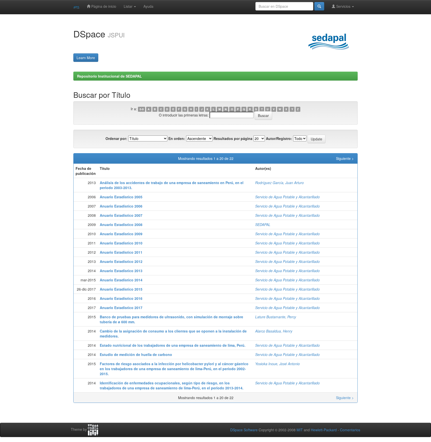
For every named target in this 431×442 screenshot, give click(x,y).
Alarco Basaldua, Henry (273, 331)
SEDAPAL (262, 224)
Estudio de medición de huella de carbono (136, 354)
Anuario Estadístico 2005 (121, 196)
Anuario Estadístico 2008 (121, 224)
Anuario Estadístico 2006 (121, 206)
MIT (300, 429)
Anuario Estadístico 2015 (121, 289)
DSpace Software (244, 429)
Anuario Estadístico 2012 (121, 261)
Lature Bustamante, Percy (275, 316)
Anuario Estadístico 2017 (121, 307)
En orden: (176, 138)
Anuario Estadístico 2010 (121, 242)
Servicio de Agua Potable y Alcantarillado (287, 196)
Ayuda (148, 6)
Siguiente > (345, 158)
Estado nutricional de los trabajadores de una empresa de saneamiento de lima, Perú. (172, 345)
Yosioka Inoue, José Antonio (277, 363)
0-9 (142, 109)
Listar (128, 6)
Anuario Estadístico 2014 (121, 279)
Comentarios (350, 429)
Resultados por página (233, 138)
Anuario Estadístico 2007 (121, 215)
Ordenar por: (116, 138)
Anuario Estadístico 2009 (121, 233)
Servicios (343, 6)
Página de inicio (103, 6)
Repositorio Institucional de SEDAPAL (109, 76)
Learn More (86, 57)
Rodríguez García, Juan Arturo (279, 182)
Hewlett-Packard (324, 429)
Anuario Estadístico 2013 (121, 270)
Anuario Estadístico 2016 (121, 298)
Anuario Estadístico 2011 (121, 252)
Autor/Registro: (279, 138)
